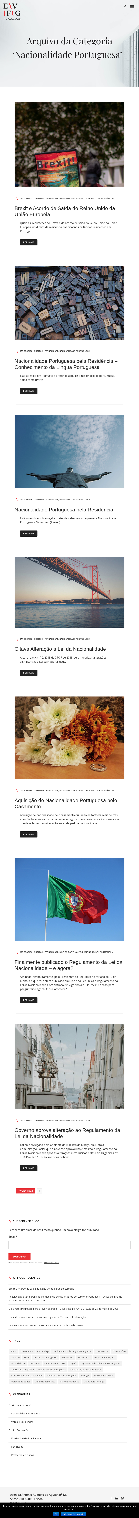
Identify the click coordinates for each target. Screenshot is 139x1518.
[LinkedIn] (117, 1499)
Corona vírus (119, 1351)
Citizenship (43, 1351)
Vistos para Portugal (94, 1381)
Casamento (27, 1351)
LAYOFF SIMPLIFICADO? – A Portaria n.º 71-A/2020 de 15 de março (46, 1325)
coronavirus (102, 1351)
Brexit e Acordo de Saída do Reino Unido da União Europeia (41, 1288)
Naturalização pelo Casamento (27, 1375)
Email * (12, 1237)
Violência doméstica (45, 1381)
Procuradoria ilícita (103, 1375)
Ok (56, 1514)
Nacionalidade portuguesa (52, 1369)
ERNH (26, 1357)
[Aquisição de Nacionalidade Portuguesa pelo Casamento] (69, 737)
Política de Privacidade (51, 1263)
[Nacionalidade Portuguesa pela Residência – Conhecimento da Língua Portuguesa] (69, 303)
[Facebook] (111, 1499)
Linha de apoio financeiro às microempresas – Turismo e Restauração (47, 1317)
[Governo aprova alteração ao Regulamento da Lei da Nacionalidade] (69, 1066)
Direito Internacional (46, 198)
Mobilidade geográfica (22, 1369)
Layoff (73, 1363)
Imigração (35, 1363)
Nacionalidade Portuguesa (74, 198)
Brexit (14, 1351)
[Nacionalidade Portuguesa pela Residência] (69, 451)
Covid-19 (15, 1357)
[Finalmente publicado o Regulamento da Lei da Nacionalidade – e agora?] (69, 899)
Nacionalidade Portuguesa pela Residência (64, 509)
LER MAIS (28, 242)
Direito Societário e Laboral (26, 1438)
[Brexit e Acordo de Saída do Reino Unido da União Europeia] (69, 144)
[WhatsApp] (122, 1499)
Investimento (51, 1363)
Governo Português (104, 1357)
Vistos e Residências (102, 198)
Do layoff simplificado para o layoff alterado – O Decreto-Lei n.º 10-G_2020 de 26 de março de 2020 (63, 1308)
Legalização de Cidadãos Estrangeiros (100, 1363)
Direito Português (70, 952)
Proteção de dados (20, 1381)
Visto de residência (69, 1381)
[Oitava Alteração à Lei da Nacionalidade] (69, 592)
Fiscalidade (67, 1357)
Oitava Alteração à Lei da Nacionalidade (60, 649)
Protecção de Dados (22, 1455)
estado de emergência (45, 1357)
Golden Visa (83, 1357)
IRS (63, 1363)
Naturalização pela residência (85, 1369)
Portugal (85, 1375)
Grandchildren (18, 1363)
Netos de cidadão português (61, 1375)
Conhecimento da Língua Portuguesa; (72, 1351)
